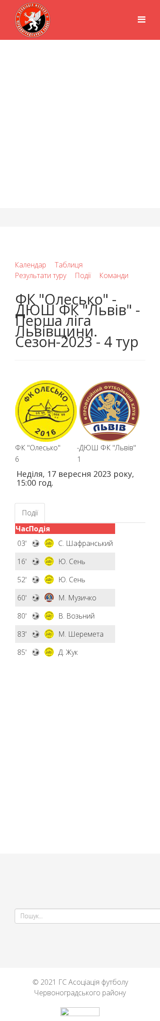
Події (83, 275)
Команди (113, 275)
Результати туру (40, 275)
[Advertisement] (80, 124)
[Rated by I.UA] (80, 1014)
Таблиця (69, 265)
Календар (30, 265)
